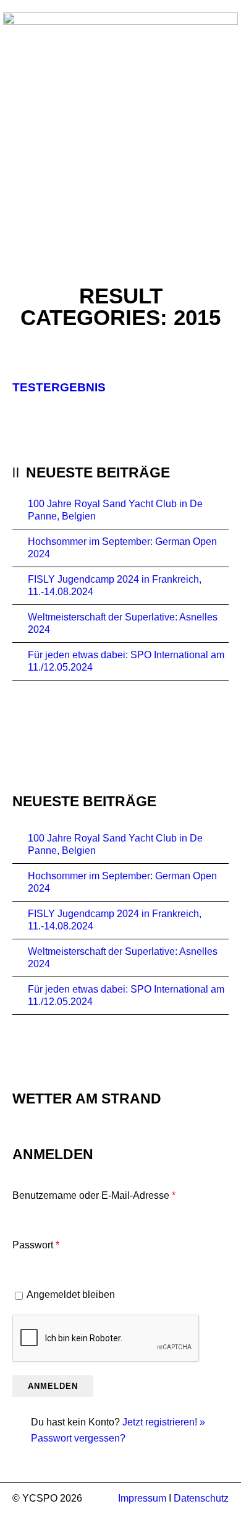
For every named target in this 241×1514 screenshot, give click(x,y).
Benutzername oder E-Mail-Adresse (93, 1195)
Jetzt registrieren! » (163, 1422)
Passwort (35, 1245)
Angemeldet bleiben (71, 1294)
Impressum (142, 1498)
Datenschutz (201, 1498)
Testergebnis (59, 387)
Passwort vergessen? (78, 1438)
